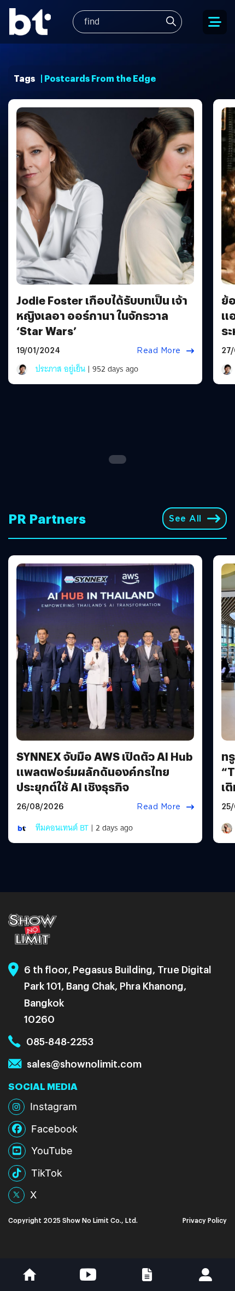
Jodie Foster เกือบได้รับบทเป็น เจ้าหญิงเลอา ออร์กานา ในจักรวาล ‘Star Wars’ (101, 315)
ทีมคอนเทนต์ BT (62, 828)
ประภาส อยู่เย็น (60, 369)
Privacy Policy (205, 1220)
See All (185, 518)
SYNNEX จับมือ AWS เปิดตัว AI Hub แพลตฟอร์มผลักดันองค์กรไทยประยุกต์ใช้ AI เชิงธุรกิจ (104, 771)
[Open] (215, 22)
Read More (159, 350)
